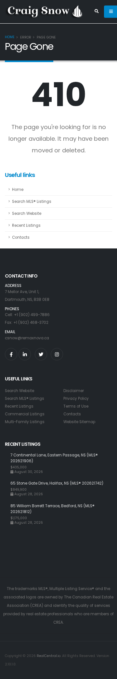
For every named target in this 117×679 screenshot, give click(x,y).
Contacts (21, 237)
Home (10, 37)
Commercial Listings (25, 414)
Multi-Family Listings (25, 421)
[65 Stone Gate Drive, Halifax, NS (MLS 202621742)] (7, 488)
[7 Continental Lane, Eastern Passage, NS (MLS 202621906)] (7, 463)
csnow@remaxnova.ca (27, 338)
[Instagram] (57, 354)
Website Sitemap (79, 421)
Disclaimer (73, 390)
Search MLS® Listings (31, 201)
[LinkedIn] (25, 354)
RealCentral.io (48, 655)
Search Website (26, 213)
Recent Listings (26, 225)
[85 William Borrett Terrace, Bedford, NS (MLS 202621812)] (7, 514)
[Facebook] (11, 354)
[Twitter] (41, 354)
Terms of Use (75, 406)
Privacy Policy (76, 398)
